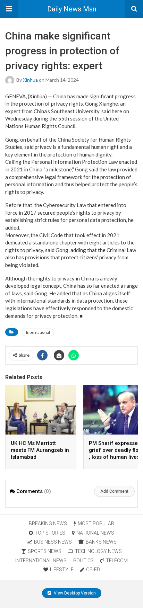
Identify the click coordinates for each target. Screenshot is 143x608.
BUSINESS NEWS (53, 542)
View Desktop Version (74, 593)
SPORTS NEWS (44, 551)
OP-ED (93, 569)
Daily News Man (71, 9)
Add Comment (114, 491)
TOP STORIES (50, 533)
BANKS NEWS (101, 542)
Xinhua (30, 79)
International (38, 332)
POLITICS (83, 560)
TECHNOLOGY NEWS (98, 551)
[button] (9, 9)
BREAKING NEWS (48, 523)
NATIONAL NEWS (95, 533)
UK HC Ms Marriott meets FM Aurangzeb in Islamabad (40, 450)
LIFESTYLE (62, 569)
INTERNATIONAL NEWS (41, 560)
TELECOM (117, 560)
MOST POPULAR (96, 523)
